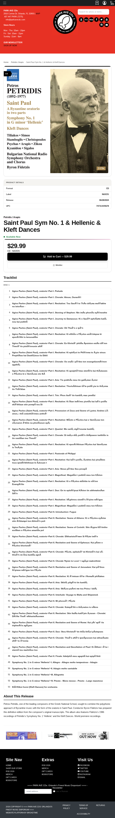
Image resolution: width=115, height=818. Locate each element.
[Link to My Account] (105, 3)
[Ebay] (86, 19)
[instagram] (101, 24)
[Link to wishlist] (97, 3)
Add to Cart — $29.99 (59, 256)
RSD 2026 (10, 771)
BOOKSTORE (11, 780)
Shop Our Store (14, 768)
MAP (38, 13)
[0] (112, 3)
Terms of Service (83, 806)
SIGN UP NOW (10, 45)
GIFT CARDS (11, 777)
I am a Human (61, 791)
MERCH (9, 774)
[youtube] (106, 19)
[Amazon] (81, 19)
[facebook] (96, 19)
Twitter (84, 768)
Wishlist (59, 265)
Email (82, 777)
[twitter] (101, 19)
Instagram (85, 774)
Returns (100, 805)
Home (6, 62)
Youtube (84, 771)
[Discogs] (91, 19)
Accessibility (83, 814)
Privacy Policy (66, 806)
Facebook (85, 765)
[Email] (106, 24)
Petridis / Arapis (17, 62)
